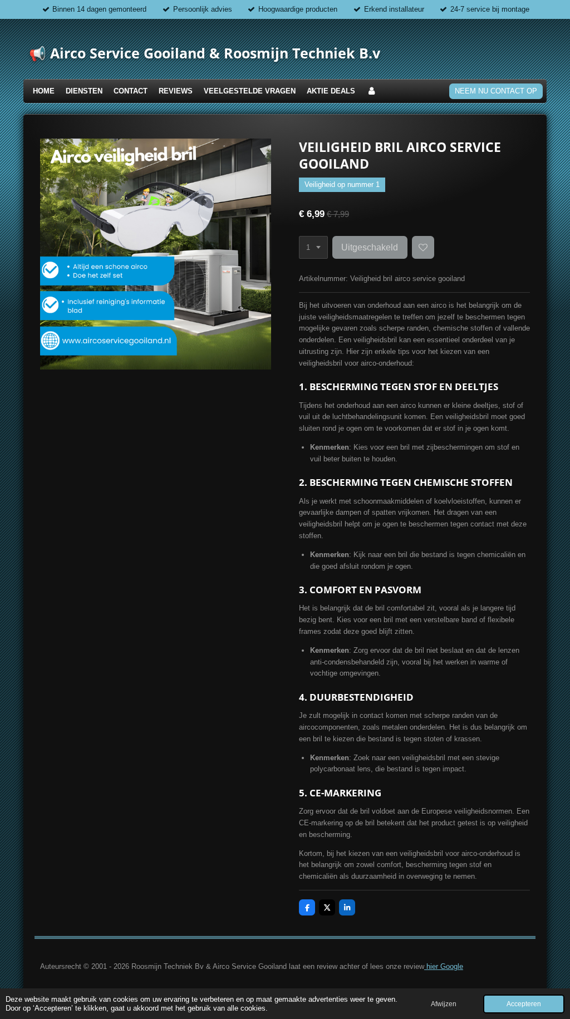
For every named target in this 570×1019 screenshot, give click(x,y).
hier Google (443, 966)
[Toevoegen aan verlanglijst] (423, 247)
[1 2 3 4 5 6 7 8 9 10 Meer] (313, 247)
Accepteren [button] (524, 1003)
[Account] (371, 91)
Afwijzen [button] (443, 1003)
